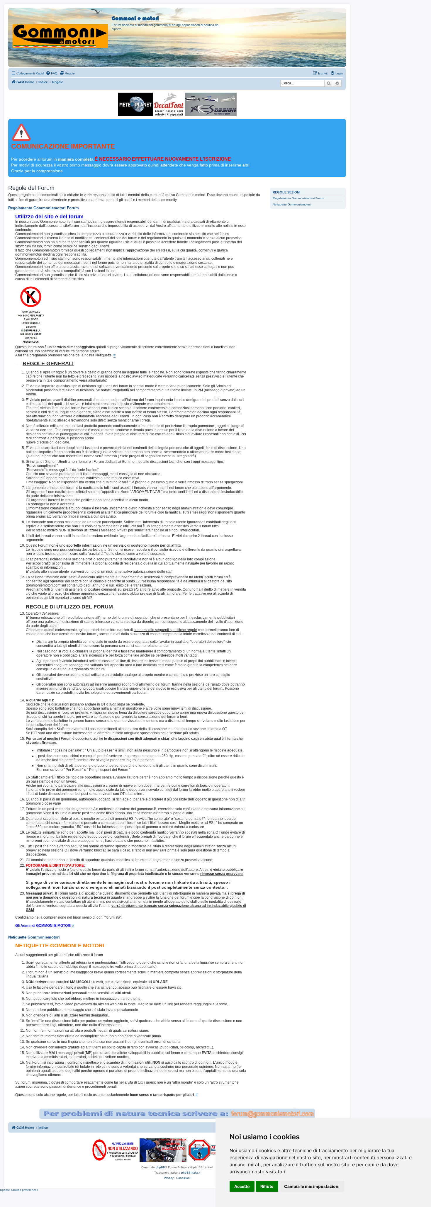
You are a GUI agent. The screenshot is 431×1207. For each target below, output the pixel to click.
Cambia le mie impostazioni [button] (312, 1186)
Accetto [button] (242, 1186)
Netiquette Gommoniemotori (291, 204)
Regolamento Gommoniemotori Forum (298, 198)
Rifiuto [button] (267, 1186)
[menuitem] (51, 73)
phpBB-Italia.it (190, 1172)
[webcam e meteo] (135, 104)
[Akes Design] (211, 104)
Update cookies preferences (19, 1189)
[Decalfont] (169, 104)
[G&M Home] (61, 29)
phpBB (160, 1167)
